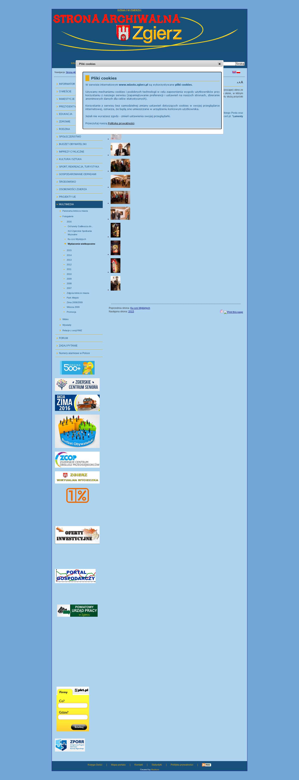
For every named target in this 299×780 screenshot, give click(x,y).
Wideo (62, 318)
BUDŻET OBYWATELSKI (70, 143)
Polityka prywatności (182, 764)
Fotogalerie (64, 216)
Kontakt (138, 764)
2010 (64, 273)
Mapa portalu (118, 764)
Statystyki (157, 764)
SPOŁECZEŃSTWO (68, 135)
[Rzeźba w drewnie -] (115, 236)
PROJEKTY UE (65, 195)
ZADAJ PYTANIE (66, 344)
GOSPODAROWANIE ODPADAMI (75, 173)
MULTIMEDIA (64, 203)
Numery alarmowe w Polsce (72, 352)
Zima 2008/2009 (70, 302)
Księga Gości (95, 764)
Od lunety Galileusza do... (75, 226)
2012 (64, 264)
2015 (64, 250)
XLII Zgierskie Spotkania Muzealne (75, 232)
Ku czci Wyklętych (72, 238)
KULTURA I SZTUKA (68, 158)
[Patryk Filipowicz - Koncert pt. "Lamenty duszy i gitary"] (115, 289)
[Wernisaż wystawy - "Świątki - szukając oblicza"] (120, 171)
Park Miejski (68, 297)
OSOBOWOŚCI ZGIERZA (71, 188)
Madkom (155, 769)
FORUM (61, 337)
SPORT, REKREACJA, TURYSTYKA (77, 165)
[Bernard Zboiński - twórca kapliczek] (120, 155)
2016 (64, 221)
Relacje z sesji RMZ (69, 330)
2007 (64, 287)
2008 (64, 283)
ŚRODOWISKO (65, 180)
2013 (64, 259)
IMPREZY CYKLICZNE (69, 150)
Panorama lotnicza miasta (72, 210)
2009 (64, 278)
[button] (219, 64)
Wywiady (63, 324)
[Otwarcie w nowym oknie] (77, 410)
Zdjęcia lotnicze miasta (73, 292)
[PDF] (221, 312)
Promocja (66, 311)
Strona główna (73, 72)
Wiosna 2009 (68, 306)
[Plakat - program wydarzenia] (116, 138)
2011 (64, 268)
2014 (64, 254)
